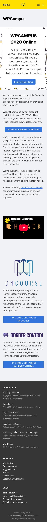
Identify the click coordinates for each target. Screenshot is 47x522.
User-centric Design (22, 426)
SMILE (6, 4)
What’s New (8, 463)
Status (6, 472)
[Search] (43, 5)
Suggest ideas (9, 469)
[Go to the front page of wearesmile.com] (23, 4)
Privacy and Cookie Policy (14, 496)
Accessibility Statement (13, 499)
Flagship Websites (21, 395)
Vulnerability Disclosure (13, 478)
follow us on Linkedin (32, 187)
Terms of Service (10, 492)
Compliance (21, 406)
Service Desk (8, 475)
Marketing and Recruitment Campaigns (20, 435)
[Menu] (38, 4)
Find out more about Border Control (23, 364)
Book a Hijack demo (23, 82)
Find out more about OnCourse (23, 319)
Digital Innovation (20, 415)
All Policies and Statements (15, 502)
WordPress (20, 446)
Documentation (10, 466)
